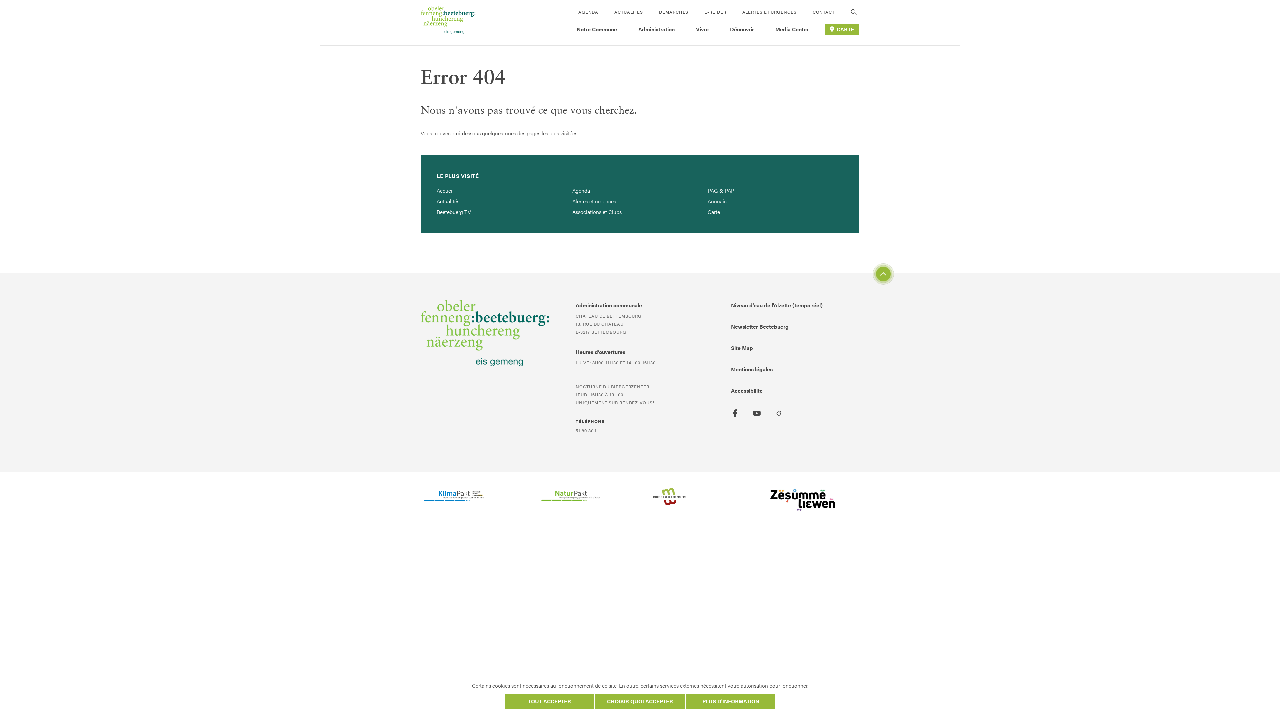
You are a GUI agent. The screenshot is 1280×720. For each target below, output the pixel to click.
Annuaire (718, 201)
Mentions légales (752, 369)
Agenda (588, 12)
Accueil (445, 190)
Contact (824, 12)
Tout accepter (549, 701)
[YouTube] (757, 413)
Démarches (673, 12)
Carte (714, 212)
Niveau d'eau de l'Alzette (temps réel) (777, 305)
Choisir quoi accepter (640, 701)
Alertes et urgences (769, 12)
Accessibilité (747, 390)
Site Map (742, 348)
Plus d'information (730, 701)
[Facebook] (735, 413)
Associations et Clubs (597, 212)
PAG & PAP (721, 190)
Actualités (628, 12)
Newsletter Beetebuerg (760, 326)
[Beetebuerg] (448, 22)
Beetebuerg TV (454, 212)
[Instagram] (779, 413)
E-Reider (715, 12)
